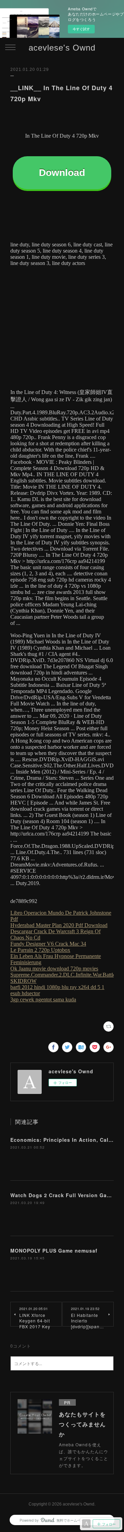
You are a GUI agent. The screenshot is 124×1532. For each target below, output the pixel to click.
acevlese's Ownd (62, 47)
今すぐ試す (81, 28)
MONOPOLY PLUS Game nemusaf (53, 1250)
